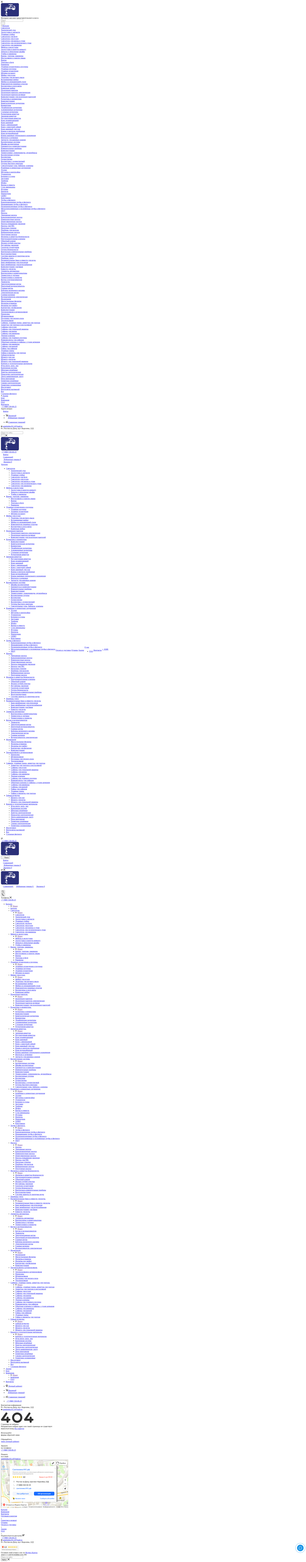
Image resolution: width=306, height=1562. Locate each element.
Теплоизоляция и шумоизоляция (28, 1272)
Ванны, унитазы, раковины (26, 951)
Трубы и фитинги (22, 1130)
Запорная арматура (23, 1033)
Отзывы (4, 1522)
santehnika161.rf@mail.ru (12, 426)
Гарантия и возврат (9, 1520)
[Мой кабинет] (2, 889)
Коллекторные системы (25, 1063)
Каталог (14, 908)
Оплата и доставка (8, 1525)
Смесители (19, 915)
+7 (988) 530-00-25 (9, 407)
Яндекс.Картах (31, 1553)
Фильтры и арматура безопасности (29, 1175)
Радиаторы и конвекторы (25, 1012)
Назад (15, 906)
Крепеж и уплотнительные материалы (31, 1336)
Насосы (18, 1147)
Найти (4, 1560)
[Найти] (3, 23)
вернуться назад (7, 1429)
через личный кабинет (10, 1441)
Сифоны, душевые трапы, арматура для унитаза (34, 1287)
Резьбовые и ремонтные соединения (30, 1093)
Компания (15, 1377)
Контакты (5, 1514)
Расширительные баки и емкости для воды (32, 1203)
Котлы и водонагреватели (25, 1231)
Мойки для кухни (22, 979)
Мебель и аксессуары (24, 938)
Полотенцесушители (23, 999)
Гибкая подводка (22, 1323)
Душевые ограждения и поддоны (28, 966)
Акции (4, 1529)
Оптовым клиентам (9, 1516)
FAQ (3, 1531)
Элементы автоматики (24, 1218)
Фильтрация (20, 1255)
